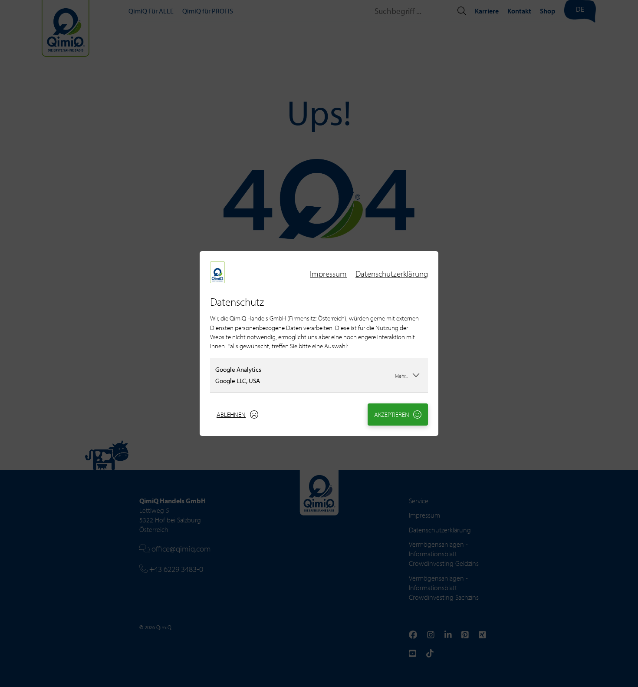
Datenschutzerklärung (391, 273)
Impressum (328, 273)
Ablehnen (231, 414)
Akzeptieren (391, 414)
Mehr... (401, 376)
